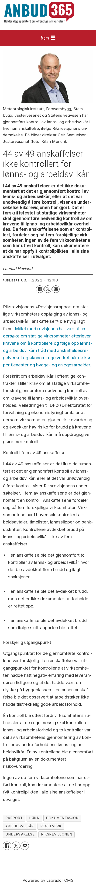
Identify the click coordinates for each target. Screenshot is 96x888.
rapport (14, 818)
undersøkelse (19, 834)
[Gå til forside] (39, 12)
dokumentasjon (62, 818)
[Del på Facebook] (39, 289)
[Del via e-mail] (55, 289)
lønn (34, 818)
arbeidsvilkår (19, 826)
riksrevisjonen (56, 834)
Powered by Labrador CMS (48, 880)
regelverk (51, 826)
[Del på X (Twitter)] (47, 289)
